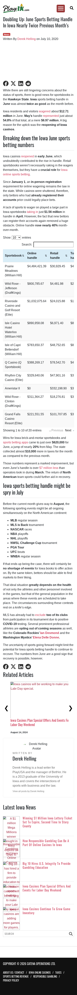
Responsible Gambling (45, 976)
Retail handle (55, 255)
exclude (40, 615)
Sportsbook (13, 255)
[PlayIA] (36, 8)
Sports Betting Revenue (16, 976)
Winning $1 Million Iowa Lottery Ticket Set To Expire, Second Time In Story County (28, 722)
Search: (27, 244)
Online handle (32, 255)
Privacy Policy (11, 980)
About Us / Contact (13, 972)
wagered (44, 111)
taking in (32, 211)
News (6, 34)
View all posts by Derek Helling (28, 791)
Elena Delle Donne (46, 637)
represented (51, 115)
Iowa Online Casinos (40, 972)
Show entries (17, 237)
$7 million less (48, 467)
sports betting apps (15, 442)
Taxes (58, 972)
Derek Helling (26, 39)
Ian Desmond (49, 633)
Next (68, 430)
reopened (27, 156)
